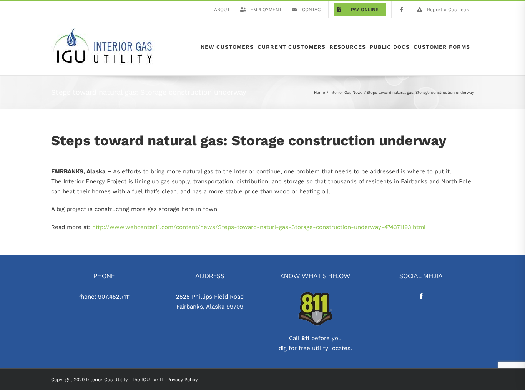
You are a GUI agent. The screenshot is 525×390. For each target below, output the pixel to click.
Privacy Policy (182, 379)
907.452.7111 (114, 296)
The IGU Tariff (147, 379)
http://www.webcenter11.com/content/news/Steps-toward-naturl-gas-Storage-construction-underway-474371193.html (259, 227)
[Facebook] (421, 296)
